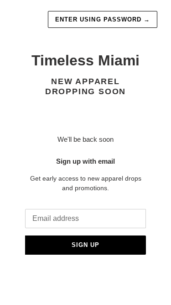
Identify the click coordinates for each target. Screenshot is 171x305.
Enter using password (102, 19)
